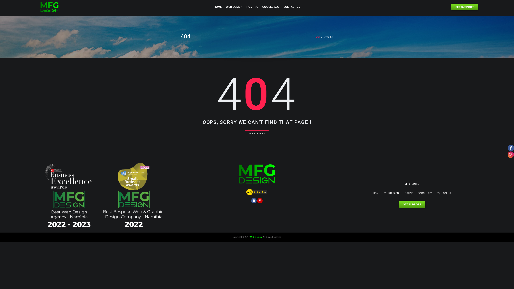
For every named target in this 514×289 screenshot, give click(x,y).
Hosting (252, 6)
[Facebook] (254, 200)
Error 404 (328, 36)
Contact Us (292, 6)
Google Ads (270, 6)
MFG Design (256, 237)
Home (218, 6)
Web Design (234, 6)
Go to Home (258, 133)
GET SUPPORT (464, 7)
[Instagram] (260, 200)
